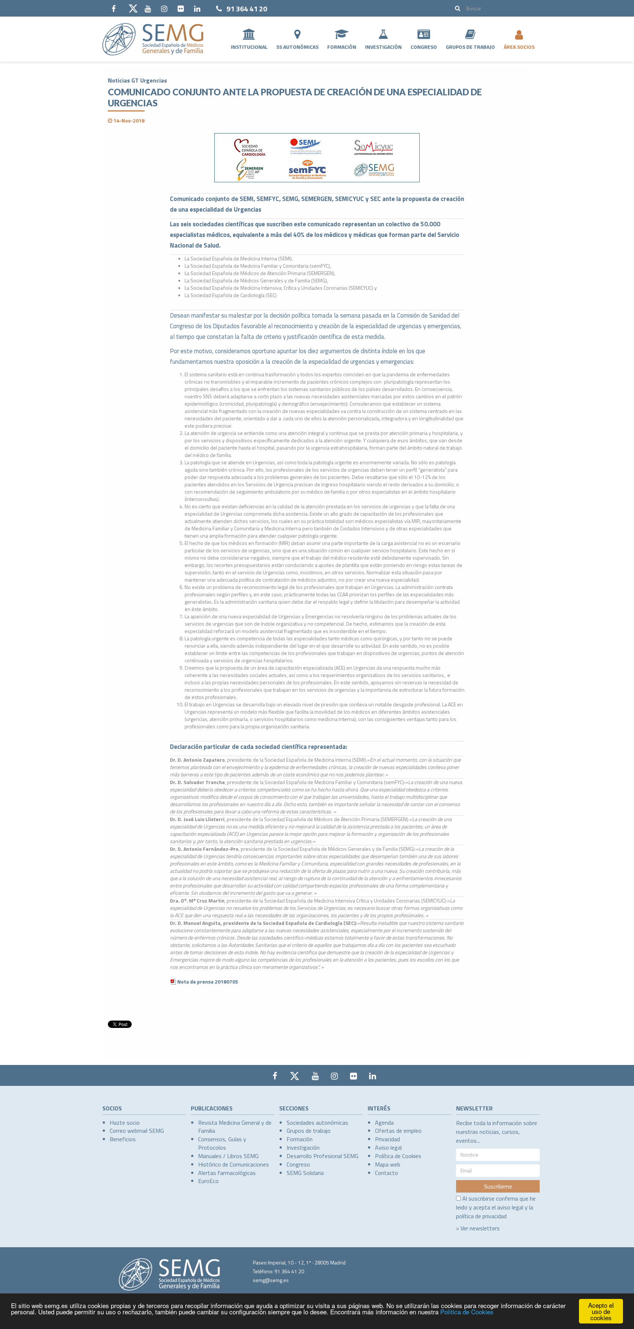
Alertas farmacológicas (227, 1172)
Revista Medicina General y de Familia (235, 1126)
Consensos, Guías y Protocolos (222, 1143)
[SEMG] (152, 39)
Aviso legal (388, 1147)
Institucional (249, 47)
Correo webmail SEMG (137, 1130)
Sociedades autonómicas (317, 1122)
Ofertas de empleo (398, 1130)
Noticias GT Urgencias (137, 80)
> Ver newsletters (478, 1228)
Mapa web (387, 1164)
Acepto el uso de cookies (601, 1311)
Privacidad (387, 1139)
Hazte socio (125, 1122)
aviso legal (510, 1207)
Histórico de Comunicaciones (233, 1164)
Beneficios (123, 1139)
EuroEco (208, 1180)
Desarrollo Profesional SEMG (322, 1156)
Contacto (386, 1172)
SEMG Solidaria (305, 1172)
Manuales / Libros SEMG (228, 1156)
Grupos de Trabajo (470, 47)
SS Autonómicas (297, 47)
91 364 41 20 (246, 8)
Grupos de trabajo (309, 1130)
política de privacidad (481, 1216)
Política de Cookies (466, 1311)
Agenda (384, 1122)
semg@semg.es (271, 1280)
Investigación (383, 47)
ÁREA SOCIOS (519, 47)
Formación (341, 47)
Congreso (424, 47)
